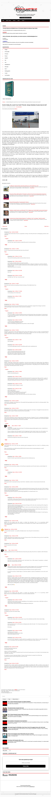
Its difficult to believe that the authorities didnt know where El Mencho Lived (23, 185)
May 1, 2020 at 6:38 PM (13, 591)
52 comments (19, 106)
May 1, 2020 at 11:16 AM (14, 248)
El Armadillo (7, 51)
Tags (9, 699)
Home (3, 20)
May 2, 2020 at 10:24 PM (13, 663)
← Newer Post (4, 226)
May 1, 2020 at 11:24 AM (14, 283)
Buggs (6, 49)
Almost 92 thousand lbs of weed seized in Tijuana (19, 202)
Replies (6, 238)
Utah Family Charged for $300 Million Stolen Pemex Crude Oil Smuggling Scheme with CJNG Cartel (26, 727)
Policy (23, 20)
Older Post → (46, 226)
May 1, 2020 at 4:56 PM (17, 261)
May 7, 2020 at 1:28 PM (17, 456)
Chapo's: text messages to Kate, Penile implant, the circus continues (21, 733)
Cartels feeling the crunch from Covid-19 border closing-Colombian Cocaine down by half (24, 105)
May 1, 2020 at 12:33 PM (13, 360)
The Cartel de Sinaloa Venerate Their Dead (16, 708)
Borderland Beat (25, 793)
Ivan (5, 62)
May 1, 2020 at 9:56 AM (13, 232)
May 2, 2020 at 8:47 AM (17, 503)
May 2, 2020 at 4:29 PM (17, 622)
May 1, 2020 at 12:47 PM (13, 408)
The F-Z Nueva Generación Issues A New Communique (18, 714)
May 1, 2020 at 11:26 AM (14, 304)
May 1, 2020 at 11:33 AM (14, 330)
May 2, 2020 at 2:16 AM (17, 376)
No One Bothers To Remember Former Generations (17, 720)
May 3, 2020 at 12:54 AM (17, 630)
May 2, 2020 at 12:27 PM (17, 383)
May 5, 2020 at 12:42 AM (17, 275)
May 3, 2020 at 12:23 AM (17, 319)
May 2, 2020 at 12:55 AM (16, 564)
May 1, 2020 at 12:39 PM (17, 240)
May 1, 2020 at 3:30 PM (12, 529)
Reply (5, 236)
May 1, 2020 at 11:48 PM (17, 371)
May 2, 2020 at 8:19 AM (13, 646)
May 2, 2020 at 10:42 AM (17, 344)
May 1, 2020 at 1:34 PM (13, 480)
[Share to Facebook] (6, 180)
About (19, 20)
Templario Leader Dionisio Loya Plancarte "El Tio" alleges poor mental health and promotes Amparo (28, 210)
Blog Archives (15, 699)
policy (6, 44)
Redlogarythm (7, 71)
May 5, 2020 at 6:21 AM (17, 388)
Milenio (16, 108)
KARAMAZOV (7, 64)
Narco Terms (8, 20)
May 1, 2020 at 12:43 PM (17, 312)
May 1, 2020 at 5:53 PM (13, 550)
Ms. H (6, 68)
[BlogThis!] (4, 180)
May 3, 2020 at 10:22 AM (17, 270)
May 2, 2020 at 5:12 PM (17, 576)
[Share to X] (5, 180)
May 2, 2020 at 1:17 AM (17, 339)
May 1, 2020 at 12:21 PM (17, 256)
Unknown (6, 529)
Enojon (6, 55)
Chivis (9, 425)
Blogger (34, 793)
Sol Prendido (7, 75)
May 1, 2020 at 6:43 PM (17, 558)
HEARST (6, 58)
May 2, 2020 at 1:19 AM (17, 435)
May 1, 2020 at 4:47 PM (13, 535)
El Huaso (6, 53)
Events (14, 20)
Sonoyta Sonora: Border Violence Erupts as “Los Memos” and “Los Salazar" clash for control (27, 218)
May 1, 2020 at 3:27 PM (13, 520)
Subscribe (26, 766)
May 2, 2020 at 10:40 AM (17, 617)
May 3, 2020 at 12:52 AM (17, 599)
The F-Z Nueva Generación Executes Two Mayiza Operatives (19, 701)
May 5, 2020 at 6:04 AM (17, 349)
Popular (4, 699)
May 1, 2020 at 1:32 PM (13, 443)
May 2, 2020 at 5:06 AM (17, 497)
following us (32, 786)
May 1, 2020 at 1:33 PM (13, 464)
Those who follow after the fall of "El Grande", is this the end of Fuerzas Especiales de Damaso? (27, 193)
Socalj (6, 73)
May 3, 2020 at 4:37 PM (17, 637)
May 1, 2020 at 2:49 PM (13, 486)
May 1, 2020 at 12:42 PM (13, 400)
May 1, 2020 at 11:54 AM (17, 291)
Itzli (5, 60)
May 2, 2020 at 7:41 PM (17, 296)
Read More (32, 187)
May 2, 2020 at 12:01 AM (14, 609)
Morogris (6, 66)
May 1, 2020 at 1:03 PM (13, 415)
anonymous (6, 443)
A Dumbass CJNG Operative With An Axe (15, 740)
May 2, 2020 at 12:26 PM (17, 472)
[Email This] (2, 180)
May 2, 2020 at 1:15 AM (16, 425)
